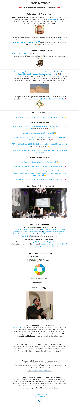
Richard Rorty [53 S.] (47, 242)
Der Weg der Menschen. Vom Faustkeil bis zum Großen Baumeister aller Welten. (38, 166)
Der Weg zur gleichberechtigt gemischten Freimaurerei (38, 162)
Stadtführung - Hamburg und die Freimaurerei (37, 133)
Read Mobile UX (40, 391)
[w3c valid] (39, 401)
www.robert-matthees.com (40, 396)
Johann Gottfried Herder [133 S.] (28, 242)
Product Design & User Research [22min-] (28, 229)
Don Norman (17, 327)
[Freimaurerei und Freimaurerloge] (39, 67)
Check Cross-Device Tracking (40, 354)
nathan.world (52, 19)
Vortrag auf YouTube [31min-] (34, 232)
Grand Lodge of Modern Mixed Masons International (45, 99)
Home (33, 394)
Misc (35, 394)
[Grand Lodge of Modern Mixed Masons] (39, 108)
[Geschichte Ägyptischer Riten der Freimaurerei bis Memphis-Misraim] (39, 92)
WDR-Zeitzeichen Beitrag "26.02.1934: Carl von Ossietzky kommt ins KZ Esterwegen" (39, 144)
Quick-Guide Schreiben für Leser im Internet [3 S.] (41, 246)
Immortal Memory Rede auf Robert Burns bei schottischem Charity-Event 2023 (38, 180)
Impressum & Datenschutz (42, 394)
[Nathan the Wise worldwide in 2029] (39, 33)
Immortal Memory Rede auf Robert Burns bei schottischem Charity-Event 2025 (38, 117)
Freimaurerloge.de (18, 54)
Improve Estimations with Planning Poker (40, 370)
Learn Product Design (40, 339)
